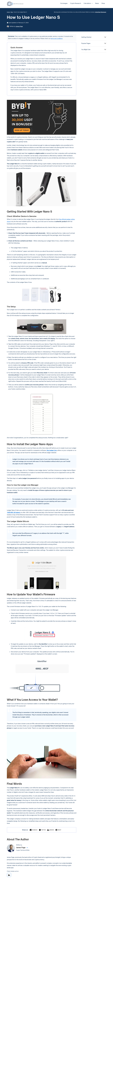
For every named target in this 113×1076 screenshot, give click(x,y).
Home (8, 12)
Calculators (87, 3)
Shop (103, 3)
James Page (19, 26)
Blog (12, 12)
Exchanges (64, 3)
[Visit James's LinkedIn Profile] (9, 875)
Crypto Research (75, 3)
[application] (92, 3)
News (97, 3)
